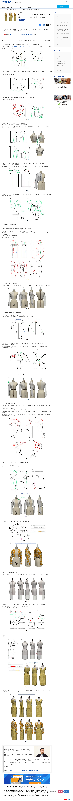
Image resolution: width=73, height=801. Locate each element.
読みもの (6, 9)
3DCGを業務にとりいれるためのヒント (62, 26)
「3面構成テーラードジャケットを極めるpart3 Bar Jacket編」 (21, 34)
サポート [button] (19, 7)
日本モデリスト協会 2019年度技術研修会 (62, 38)
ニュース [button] (24, 7)
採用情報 (29, 7)
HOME (3, 9)
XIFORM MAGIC (60, 65)
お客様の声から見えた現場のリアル (63, 34)
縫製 (58, 58)
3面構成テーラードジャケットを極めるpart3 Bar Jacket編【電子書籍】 (24, 770)
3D (57, 68)
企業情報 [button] (3, 7)
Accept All (66, 791)
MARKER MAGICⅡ (61, 63)
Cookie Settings (53, 791)
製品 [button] (8, 7)
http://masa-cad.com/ (14, 766)
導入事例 (58, 44)
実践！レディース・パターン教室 (63, 17)
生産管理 (58, 56)
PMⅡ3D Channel (60, 41)
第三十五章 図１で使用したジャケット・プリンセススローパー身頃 (25, 46)
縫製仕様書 (59, 70)
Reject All (60, 791)
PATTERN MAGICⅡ (61, 61)
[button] (67, 1)
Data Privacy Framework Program (26, 790)
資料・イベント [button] (13, 7)
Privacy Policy (40, 787)
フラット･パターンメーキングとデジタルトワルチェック (63, 22)
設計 (58, 54)
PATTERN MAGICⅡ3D (61, 60)
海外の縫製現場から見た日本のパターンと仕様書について (63, 30)
